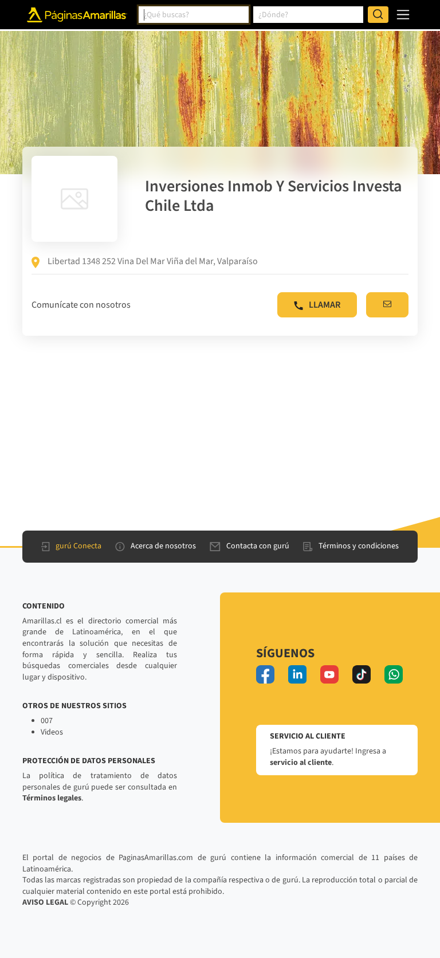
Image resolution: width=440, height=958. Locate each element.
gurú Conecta (78, 546)
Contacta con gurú (257, 546)
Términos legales (51, 798)
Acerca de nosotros (163, 546)
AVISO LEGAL (45, 902)
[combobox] (194, 14)
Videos (52, 732)
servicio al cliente (301, 762)
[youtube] (329, 674)
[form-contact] (387, 304)
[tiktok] (361, 674)
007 (47, 721)
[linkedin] (297, 674)
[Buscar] (378, 14)
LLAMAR (324, 305)
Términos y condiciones (359, 546)
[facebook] (265, 674)
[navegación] (403, 15)
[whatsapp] (393, 674)
